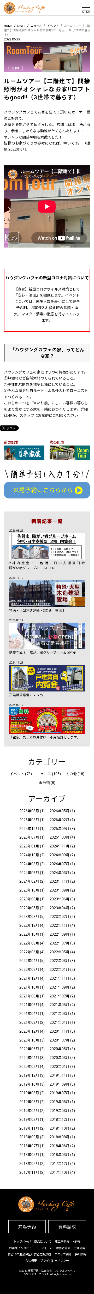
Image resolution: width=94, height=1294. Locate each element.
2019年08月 (29, 1093)
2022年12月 (29, 925)
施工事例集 (62, 1241)
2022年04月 (29, 961)
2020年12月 (29, 1031)
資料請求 (67, 1227)
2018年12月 (59, 1119)
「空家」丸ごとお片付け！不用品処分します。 (45, 737)
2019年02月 (29, 1119)
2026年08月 (29, 811)
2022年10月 (29, 934)
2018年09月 (29, 1137)
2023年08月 (29, 899)
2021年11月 (59, 978)
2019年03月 (59, 1111)
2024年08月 (29, 864)
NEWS (76, 1241)
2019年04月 (29, 1111)
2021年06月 (29, 1005)
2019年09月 (59, 1084)
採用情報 (80, 1254)
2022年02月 (29, 969)
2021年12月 (29, 978)
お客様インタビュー (22, 1248)
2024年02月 (29, 881)
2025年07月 (29, 837)
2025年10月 (29, 829)
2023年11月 (59, 881)
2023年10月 (29, 890)
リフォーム (45, 1248)
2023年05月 (29, 908)
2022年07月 (59, 943)
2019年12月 (29, 1075)
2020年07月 (59, 1040)
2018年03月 (59, 1155)
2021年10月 (29, 987)
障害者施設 (63, 1248)
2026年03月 (29, 820)
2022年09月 (59, 934)
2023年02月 (59, 916)
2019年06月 (29, 1102)
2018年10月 (59, 1128)
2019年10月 (29, 1084)
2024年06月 (29, 873)
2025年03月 (59, 837)
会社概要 (31, 1260)
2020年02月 (29, 1066)
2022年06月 (29, 952)
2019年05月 (59, 1102)
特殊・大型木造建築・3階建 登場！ (37, 610)
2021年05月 (59, 1005)
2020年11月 (59, 1031)
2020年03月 (59, 1058)
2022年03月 (59, 961)
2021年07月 (59, 996)
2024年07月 (59, 864)
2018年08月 (59, 1137)
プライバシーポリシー (54, 1260)
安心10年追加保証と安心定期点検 (29, 1254)
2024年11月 (59, 846)
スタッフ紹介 (63, 1254)
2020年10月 (29, 1040)
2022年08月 (29, 943)
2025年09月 (59, 829)
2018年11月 (29, 1128)
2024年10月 (29, 855)
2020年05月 (59, 1049)
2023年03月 (29, 916)
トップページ (22, 1241)
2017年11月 (29, 1172)
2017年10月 (59, 1172)
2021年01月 (59, 1022)
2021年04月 (29, 1014)
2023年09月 (59, 890)
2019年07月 (59, 1093)
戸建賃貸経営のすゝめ (26, 695)
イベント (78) (21, 774)
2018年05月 (29, 1155)
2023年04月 (59, 908)
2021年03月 (59, 1014)
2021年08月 (29, 996)
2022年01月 (59, 969)
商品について (42, 1241)
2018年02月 (29, 1163)
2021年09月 (59, 987)
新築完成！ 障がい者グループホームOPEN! (42, 653)
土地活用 (79, 1248)
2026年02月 (59, 820)
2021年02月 (29, 1022)
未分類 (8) (47, 783)
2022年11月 (59, 925)
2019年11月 (59, 1075)
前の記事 (11, 442)
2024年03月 (59, 873)
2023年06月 (59, 899)
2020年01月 (59, 1066)
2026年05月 (59, 811)
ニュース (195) (49, 774)
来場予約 (27, 1227)
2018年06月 (59, 1146)
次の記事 (57, 442)
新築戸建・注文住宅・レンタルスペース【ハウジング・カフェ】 (48, 1272)
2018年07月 (29, 1146)
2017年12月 (59, 1163)
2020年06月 (29, 1049)
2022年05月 (59, 952)
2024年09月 (59, 855)
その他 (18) (75, 774)
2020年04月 (29, 1058)
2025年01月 (29, 846)
